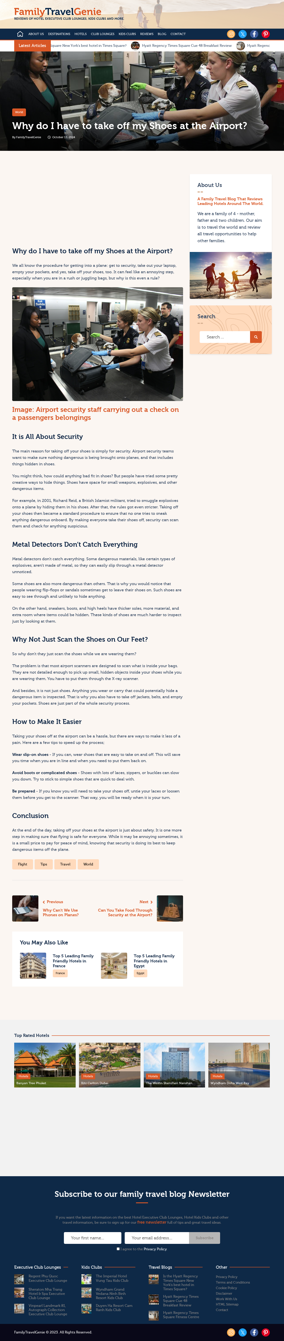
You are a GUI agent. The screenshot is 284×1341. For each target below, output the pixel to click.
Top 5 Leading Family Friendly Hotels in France (73, 961)
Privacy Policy (155, 1249)
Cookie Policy (226, 1288)
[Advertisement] (54, 205)
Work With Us (226, 1299)
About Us (36, 34)
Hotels (81, 34)
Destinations (59, 34)
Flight (22, 864)
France (60, 973)
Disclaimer (224, 1294)
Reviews (146, 34)
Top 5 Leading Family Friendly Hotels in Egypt (154, 961)
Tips (43, 864)
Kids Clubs (127, 34)
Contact (178, 34)
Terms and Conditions (233, 1282)
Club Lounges (102, 34)
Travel (65, 864)
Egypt (140, 973)
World (19, 112)
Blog (162, 34)
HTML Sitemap (227, 1304)
